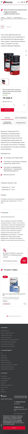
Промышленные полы (6, 335)
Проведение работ (21, 122)
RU (18, 2)
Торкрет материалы (6, 337)
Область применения (20, 118)
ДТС (2, 353)
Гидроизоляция (5, 330)
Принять (14, 427)
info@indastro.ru (19, 407)
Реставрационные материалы (8, 342)
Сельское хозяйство (6, 362)
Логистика (3, 355)
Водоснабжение (5, 360)
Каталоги (3, 383)
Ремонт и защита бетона (7, 333)
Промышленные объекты (7, 369)
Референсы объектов (6, 385)
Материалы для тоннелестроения (10, 339)
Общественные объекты (7, 366)
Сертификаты (4, 380)
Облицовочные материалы (8, 346)
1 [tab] (7, 316)
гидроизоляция (6, 303)
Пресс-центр (4, 387)
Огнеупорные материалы (7, 344)
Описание (7, 118)
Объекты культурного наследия (9, 364)
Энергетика (4, 358)
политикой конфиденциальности (12, 420)
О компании (4, 376)
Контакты (3, 391)
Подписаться (25, 397)
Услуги (2, 389)
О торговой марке (5, 378)
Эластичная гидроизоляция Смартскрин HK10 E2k (14, 294)
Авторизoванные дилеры (10, 261)
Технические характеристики (7, 123)
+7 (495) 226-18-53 (19, 402)
